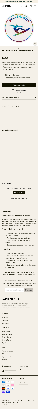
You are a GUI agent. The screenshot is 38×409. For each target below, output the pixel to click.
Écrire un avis (19, 192)
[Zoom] (35, 43)
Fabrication (5, 320)
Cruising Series (7, 334)
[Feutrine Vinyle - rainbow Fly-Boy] (19, 116)
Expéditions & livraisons (9, 357)
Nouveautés (6, 323)
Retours (4, 360)
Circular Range (6, 340)
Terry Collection (7, 337)
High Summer (6, 343)
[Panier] (30, 6)
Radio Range (6, 331)
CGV (3, 354)
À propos (5, 317)
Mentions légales (7, 351)
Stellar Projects (13, 405)
